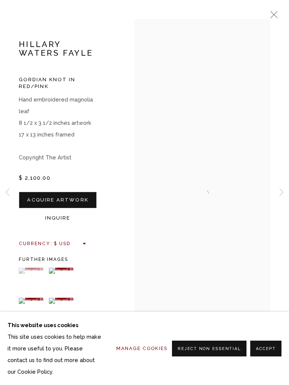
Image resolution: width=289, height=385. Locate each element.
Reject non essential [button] (209, 348)
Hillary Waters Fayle (56, 48)
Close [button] (272, 17)
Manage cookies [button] (141, 348)
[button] (33, 271)
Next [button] (281, 192)
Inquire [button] (58, 218)
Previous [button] (7, 192)
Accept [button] (266, 348)
